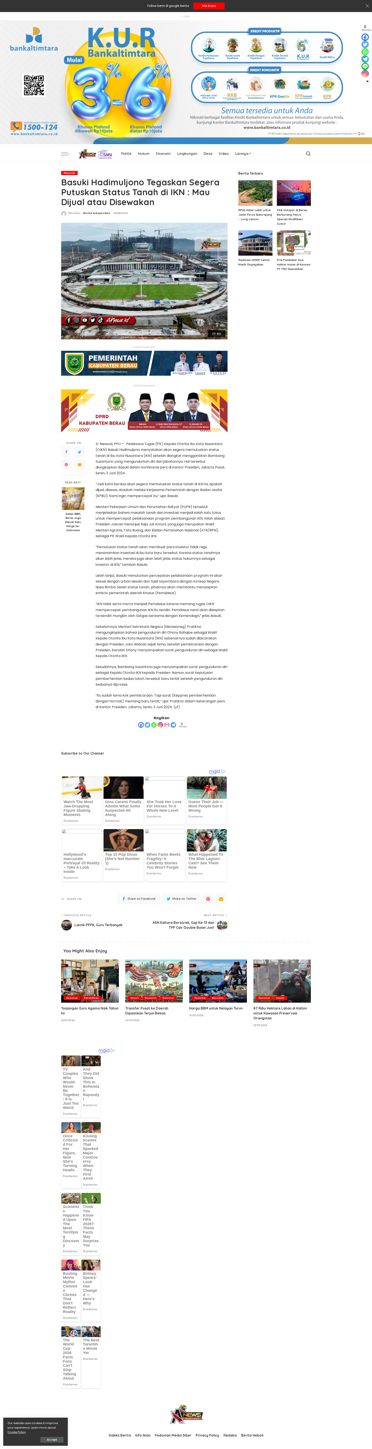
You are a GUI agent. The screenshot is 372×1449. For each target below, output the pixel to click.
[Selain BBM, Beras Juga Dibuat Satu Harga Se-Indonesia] (73, 498)
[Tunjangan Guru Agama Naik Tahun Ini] (90, 981)
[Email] (79, 465)
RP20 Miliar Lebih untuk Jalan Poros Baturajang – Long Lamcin (255, 214)
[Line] (365, 66)
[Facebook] (66, 452)
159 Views (74, 213)
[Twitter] (79, 452)
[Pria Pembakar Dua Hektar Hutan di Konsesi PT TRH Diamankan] (294, 243)
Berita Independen (96, 213)
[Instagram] (160, 725)
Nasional (69, 172)
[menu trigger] (67, 153)
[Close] (367, 6)
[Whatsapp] (154, 725)
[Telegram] (173, 725)
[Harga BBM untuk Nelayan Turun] (218, 981)
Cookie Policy (17, 1432)
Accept (52, 1439)
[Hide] (367, 81)
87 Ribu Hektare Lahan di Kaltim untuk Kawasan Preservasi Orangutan (280, 1013)
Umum (134, 997)
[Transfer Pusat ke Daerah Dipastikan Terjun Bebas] (154, 981)
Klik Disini (209, 6)
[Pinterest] (66, 465)
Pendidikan (91, 997)
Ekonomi (150, 997)
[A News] (94, 153)
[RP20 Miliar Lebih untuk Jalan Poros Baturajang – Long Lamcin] (255, 193)
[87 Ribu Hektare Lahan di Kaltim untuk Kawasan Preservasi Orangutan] (282, 981)
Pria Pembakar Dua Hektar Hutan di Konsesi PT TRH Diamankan (293, 264)
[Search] (308, 153)
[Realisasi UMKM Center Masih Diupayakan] (255, 243)
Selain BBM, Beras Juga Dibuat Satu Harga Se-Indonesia (73, 522)
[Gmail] (167, 725)
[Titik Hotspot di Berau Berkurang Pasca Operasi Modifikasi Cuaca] (294, 193)
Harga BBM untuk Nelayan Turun (216, 1008)
